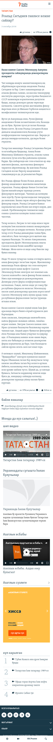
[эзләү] (46, 739)
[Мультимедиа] (18, 739)
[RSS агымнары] (27, 715)
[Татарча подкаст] (7, 739)
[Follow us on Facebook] (4, 715)
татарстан (7, 11)
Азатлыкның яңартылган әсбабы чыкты (27, 543)
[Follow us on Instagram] (16, 715)
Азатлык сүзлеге (15, 583)
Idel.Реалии (32, 739)
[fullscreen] (47, 454)
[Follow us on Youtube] (9, 715)
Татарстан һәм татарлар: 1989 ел (23, 435)
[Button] (25, 32)
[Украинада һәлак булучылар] (26, 493)
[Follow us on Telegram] (21, 715)
